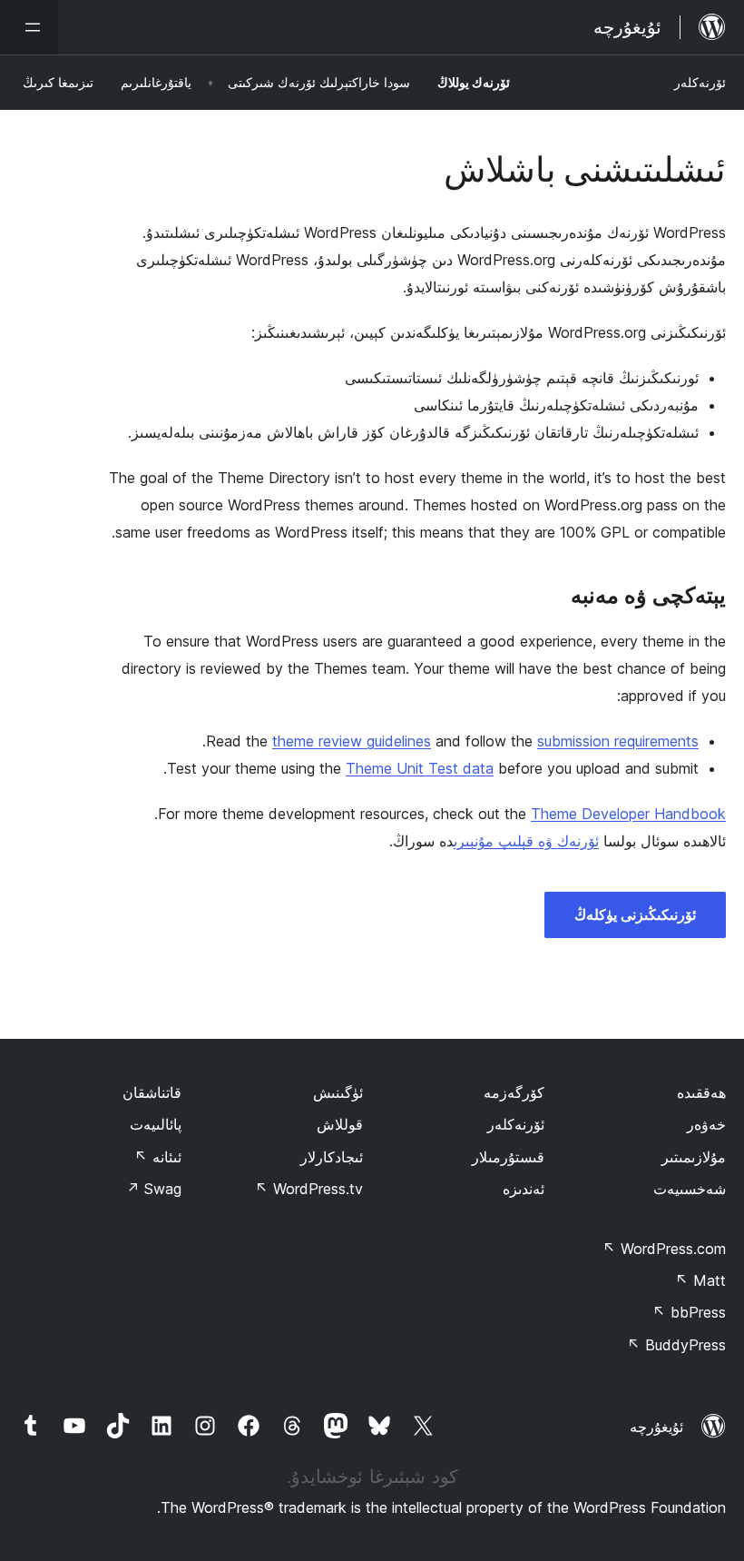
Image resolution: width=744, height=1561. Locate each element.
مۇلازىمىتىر (693, 1157)
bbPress (689, 1312)
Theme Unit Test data (420, 768)
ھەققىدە (701, 1092)
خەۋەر (706, 1124)
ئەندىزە (523, 1189)
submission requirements (618, 741)
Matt (700, 1280)
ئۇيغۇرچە (656, 1427)
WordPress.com (664, 1249)
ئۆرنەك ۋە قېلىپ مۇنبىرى (526, 841)
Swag (153, 1189)
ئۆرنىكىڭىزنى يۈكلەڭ (635, 914)
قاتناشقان (151, 1092)
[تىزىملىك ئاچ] (29, 27)
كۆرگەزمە (514, 1092)
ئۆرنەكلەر (700, 82)
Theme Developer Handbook (628, 814)
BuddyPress (676, 1345)
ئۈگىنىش (338, 1092)
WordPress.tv (309, 1189)
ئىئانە (157, 1157)
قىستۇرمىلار (508, 1157)
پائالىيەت (155, 1124)
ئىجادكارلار (331, 1157)
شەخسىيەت (689, 1189)
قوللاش (340, 1124)
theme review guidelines (351, 741)
